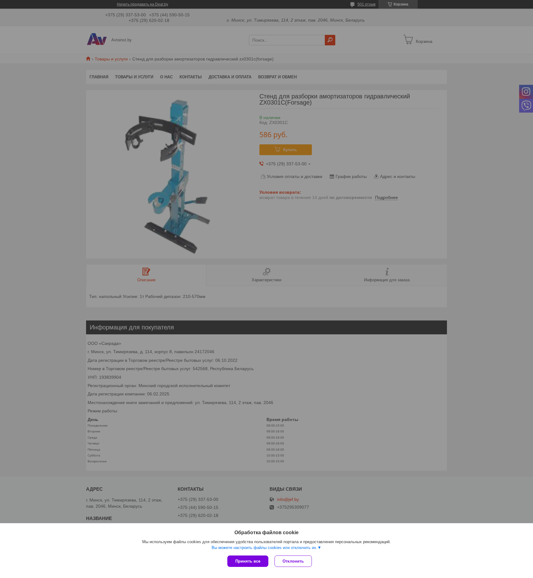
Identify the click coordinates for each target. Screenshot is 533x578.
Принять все (247, 561)
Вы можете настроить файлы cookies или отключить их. (264, 547)
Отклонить (293, 561)
